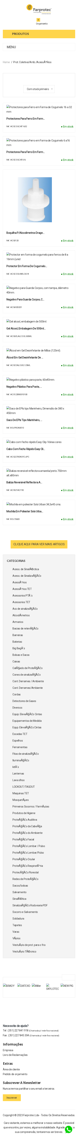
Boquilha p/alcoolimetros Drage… (25, 232)
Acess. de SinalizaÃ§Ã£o (26, 575)
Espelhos (17, 740)
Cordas (16, 694)
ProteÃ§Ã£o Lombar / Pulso (28, 846)
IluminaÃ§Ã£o (20, 760)
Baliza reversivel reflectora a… (24, 482)
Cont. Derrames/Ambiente (27, 687)
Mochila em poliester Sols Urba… (24, 511)
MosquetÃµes (20, 799)
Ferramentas (19, 747)
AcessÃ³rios (19, 582)
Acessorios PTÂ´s (22, 595)
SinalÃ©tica (19, 898)
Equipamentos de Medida (26, 720)
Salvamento (19, 892)
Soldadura (18, 918)
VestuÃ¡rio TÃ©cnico (24, 951)
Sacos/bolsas (20, 885)
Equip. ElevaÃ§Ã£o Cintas (27, 714)
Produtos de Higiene (23, 813)
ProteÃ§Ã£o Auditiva (24, 819)
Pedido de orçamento (15, 1074)
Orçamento (42, 23)
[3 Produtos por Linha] (34, 78)
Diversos (17, 707)
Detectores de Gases (24, 701)
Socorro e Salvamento (25, 911)
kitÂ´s (15, 766)
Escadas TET (19, 733)
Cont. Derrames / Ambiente (28, 681)
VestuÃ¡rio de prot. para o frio (28, 944)
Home (6, 62)
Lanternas (18, 773)
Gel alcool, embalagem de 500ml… (25, 328)
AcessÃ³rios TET (22, 588)
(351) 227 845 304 (33, 1035)
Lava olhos (18, 780)
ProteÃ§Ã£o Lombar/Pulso (28, 852)
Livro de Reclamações (15, 1054)
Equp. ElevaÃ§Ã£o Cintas (26, 727)
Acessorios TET (21, 602)
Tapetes (17, 925)
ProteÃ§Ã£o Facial (23, 839)
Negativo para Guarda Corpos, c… (25, 299)
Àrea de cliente (11, 1069)
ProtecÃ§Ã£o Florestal (25, 872)
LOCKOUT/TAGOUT (23, 786)
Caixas (16, 661)
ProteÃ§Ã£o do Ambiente (27, 832)
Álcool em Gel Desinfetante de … (24, 357)
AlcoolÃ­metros (21, 615)
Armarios (17, 621)
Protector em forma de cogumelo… (26, 266)
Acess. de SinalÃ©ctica (25, 569)
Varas (15, 931)
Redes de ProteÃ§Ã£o (25, 879)
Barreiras (17, 635)
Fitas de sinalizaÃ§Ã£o (25, 753)
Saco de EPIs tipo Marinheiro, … (24, 420)
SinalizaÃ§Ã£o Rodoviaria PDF (29, 905)
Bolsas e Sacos (21, 654)
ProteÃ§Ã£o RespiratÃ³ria (27, 865)
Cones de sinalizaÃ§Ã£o (26, 674)
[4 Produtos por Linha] (41, 78)
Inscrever (12, 1097)
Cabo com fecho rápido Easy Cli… (25, 449)
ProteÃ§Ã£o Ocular (23, 859)
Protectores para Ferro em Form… (25, 118)
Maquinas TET (20, 793)
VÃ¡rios (16, 938)
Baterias (17, 641)
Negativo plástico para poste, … (24, 386)
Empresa (8, 1050)
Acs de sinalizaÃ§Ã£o (25, 608)
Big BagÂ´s (18, 648)
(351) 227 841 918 (33, 1030)
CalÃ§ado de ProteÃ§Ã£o (27, 668)
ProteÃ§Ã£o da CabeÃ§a (27, 826)
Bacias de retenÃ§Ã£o (25, 628)
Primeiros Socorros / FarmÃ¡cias (30, 806)
